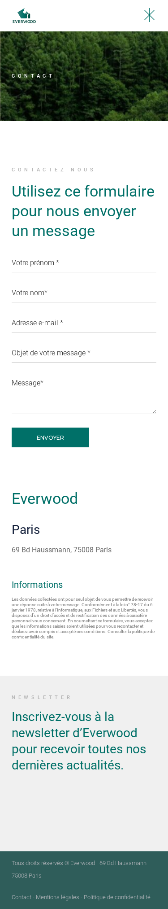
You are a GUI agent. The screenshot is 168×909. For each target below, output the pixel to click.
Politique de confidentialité (117, 897)
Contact (21, 897)
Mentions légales (57, 897)
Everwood (82, 863)
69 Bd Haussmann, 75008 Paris (62, 550)
